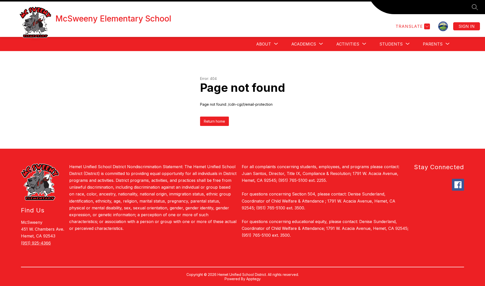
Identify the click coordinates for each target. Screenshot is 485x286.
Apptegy (253, 279)
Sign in (466, 26)
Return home (214, 121)
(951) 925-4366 (36, 243)
